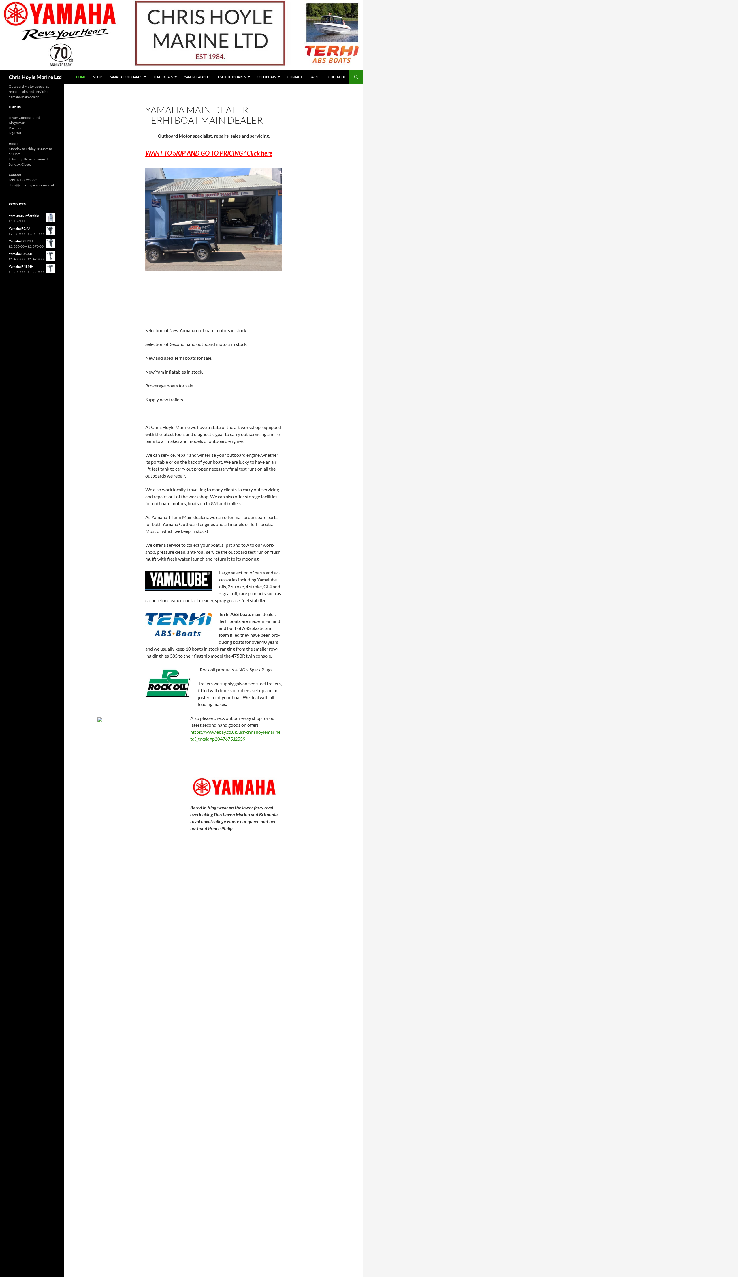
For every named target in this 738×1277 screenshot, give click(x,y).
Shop (97, 77)
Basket (315, 77)
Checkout (337, 77)
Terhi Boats (163, 77)
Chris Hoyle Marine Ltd (35, 77)
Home (81, 77)
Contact (294, 77)
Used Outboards (232, 77)
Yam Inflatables (197, 77)
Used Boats (266, 77)
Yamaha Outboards (125, 77)
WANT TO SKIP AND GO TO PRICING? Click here (208, 153)
